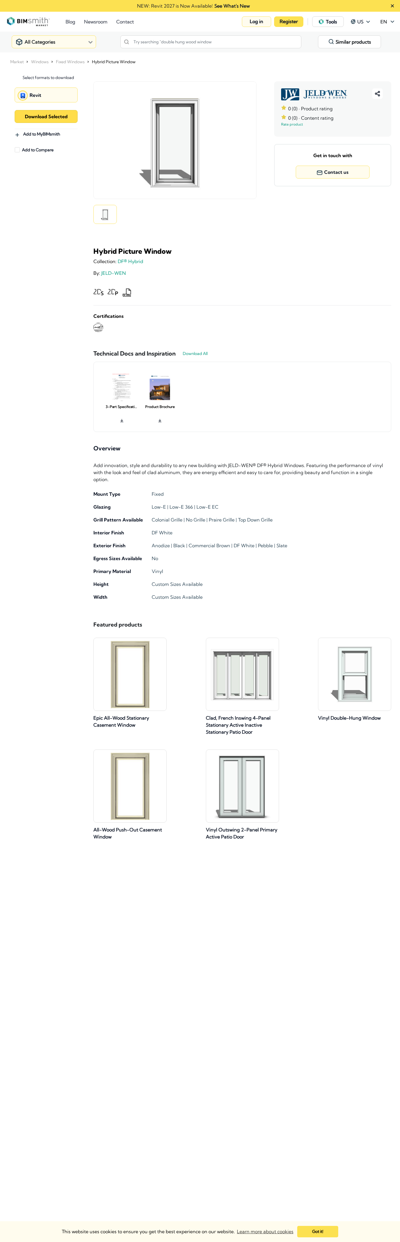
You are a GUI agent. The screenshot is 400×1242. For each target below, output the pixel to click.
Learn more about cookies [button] (265, 1231)
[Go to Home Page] (36, 21)
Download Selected (46, 116)
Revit (35, 95)
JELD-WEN (113, 273)
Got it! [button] (317, 1231)
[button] (256, 21)
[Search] (126, 41)
